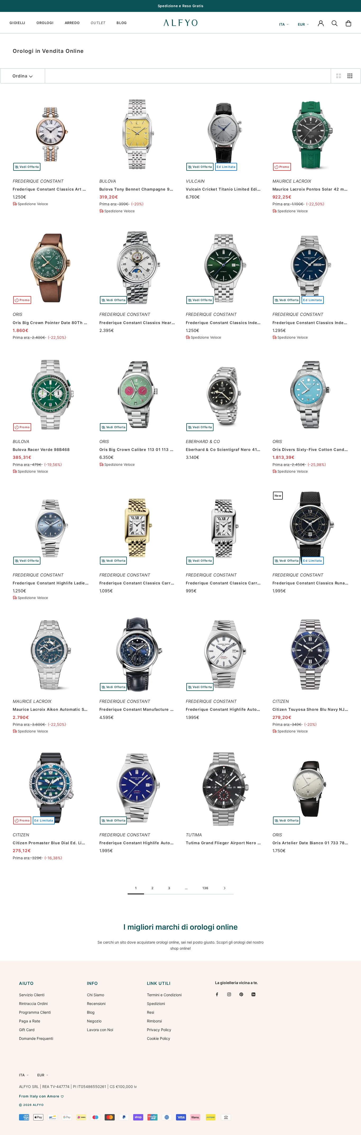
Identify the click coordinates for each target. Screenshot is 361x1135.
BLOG (122, 23)
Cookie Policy (158, 1038)
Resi (150, 1012)
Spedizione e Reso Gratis (180, 6)
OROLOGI (44, 23)
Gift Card (27, 1029)
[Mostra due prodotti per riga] (338, 75)
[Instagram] (229, 994)
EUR (301, 24)
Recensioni (96, 1003)
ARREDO (72, 23)
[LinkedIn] (253, 994)
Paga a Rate (29, 1021)
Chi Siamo (95, 995)
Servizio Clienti (31, 995)
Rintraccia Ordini (33, 1003)
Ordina (19, 76)
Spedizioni (156, 1003)
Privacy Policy (159, 1029)
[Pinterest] (241, 994)
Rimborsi (154, 1021)
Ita (282, 24)
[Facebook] (217, 994)
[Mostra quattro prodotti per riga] (350, 75)
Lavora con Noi (100, 1029)
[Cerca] (334, 23)
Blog (91, 1012)
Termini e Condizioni (164, 995)
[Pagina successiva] (225, 888)
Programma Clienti (35, 1012)
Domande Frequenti (36, 1038)
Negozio (94, 1021)
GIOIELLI (17, 23)
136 (205, 888)
